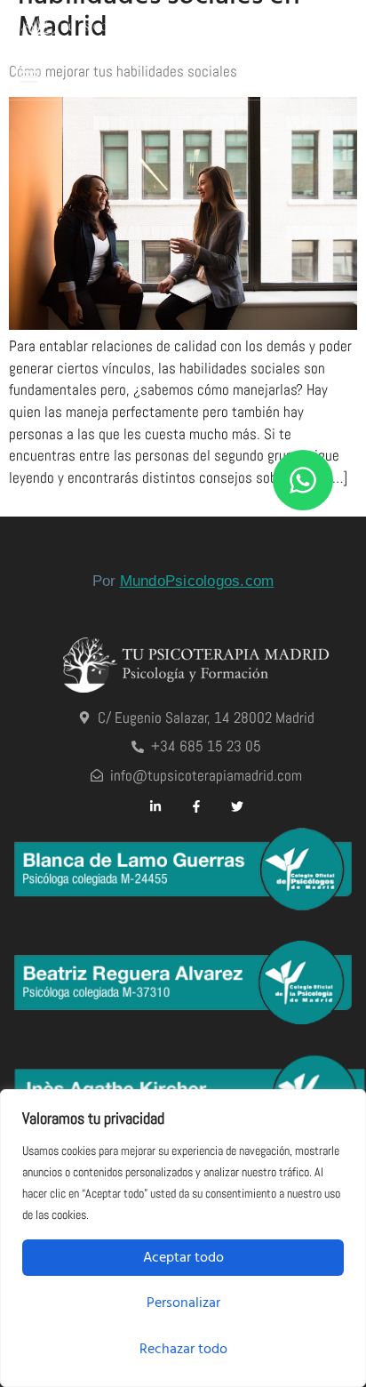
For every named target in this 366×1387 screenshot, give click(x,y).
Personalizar (183, 1302)
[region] (183, 1238)
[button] (29, 76)
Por (183, 581)
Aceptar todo (183, 1257)
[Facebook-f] (196, 806)
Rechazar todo (183, 1348)
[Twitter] (237, 806)
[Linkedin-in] (155, 806)
